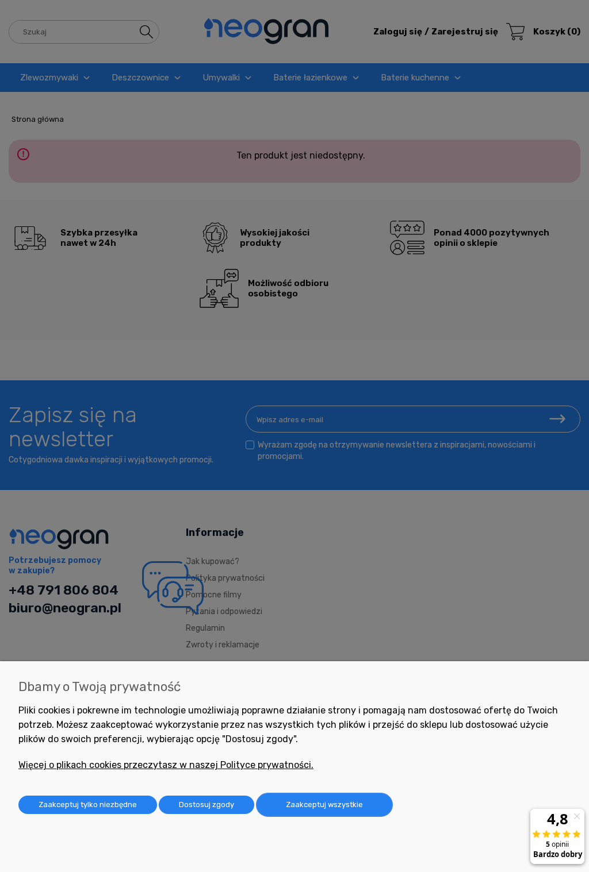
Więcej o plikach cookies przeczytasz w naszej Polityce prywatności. (165, 764)
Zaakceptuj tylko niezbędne (88, 804)
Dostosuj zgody (206, 804)
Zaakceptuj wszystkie (324, 804)
